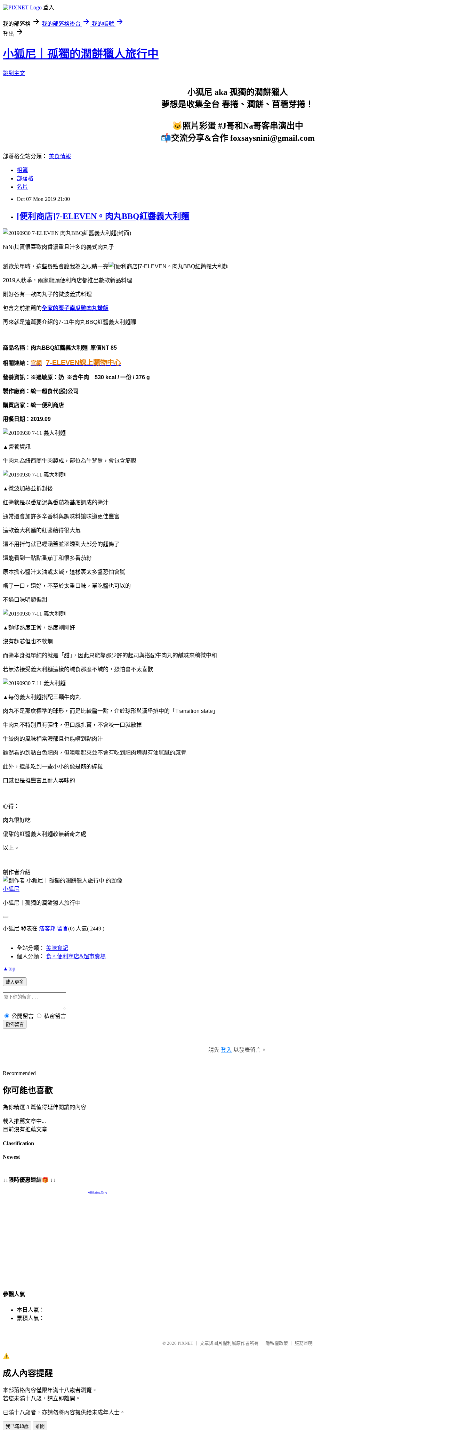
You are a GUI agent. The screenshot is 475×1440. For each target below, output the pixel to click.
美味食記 (57, 948)
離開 (40, 1426)
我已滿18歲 (17, 1426)
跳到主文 (14, 73)
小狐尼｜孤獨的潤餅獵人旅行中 (81, 54)
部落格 (25, 178)
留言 (62, 928)
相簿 (22, 170)
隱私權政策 (276, 1343)
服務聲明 (304, 1343)
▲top (9, 968)
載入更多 (15, 982)
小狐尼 (11, 889)
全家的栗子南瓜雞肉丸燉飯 (75, 308)
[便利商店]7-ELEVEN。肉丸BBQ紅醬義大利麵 (103, 216)
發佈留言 (15, 1024)
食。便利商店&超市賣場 (76, 956)
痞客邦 (47, 928)
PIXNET (185, 1343)
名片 (22, 187)
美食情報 (60, 156)
